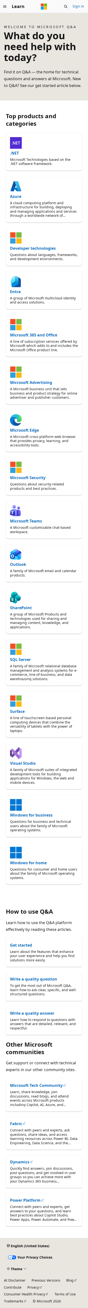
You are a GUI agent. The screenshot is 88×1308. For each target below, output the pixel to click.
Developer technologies (33, 248)
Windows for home (28, 862)
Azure (15, 196)
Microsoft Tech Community (36, 1085)
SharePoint (21, 607)
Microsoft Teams (26, 521)
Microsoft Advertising (31, 382)
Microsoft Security (27, 477)
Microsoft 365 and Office (33, 335)
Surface (17, 711)
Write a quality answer (32, 1013)
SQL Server (20, 659)
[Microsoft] (44, 6)
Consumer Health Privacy (24, 1294)
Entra (15, 291)
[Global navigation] (5, 6)
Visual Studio (23, 763)
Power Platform (25, 1200)
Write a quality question (33, 979)
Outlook (18, 564)
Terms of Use (65, 1294)
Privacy (33, 1287)
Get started (21, 945)
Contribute (13, 1287)
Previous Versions (46, 1280)
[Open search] (66, 6)
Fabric (16, 1123)
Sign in (78, 6)
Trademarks (13, 1301)
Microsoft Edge (24, 430)
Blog (70, 1280)
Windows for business (31, 815)
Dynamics (19, 1162)
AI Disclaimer (15, 1280)
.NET (14, 153)
